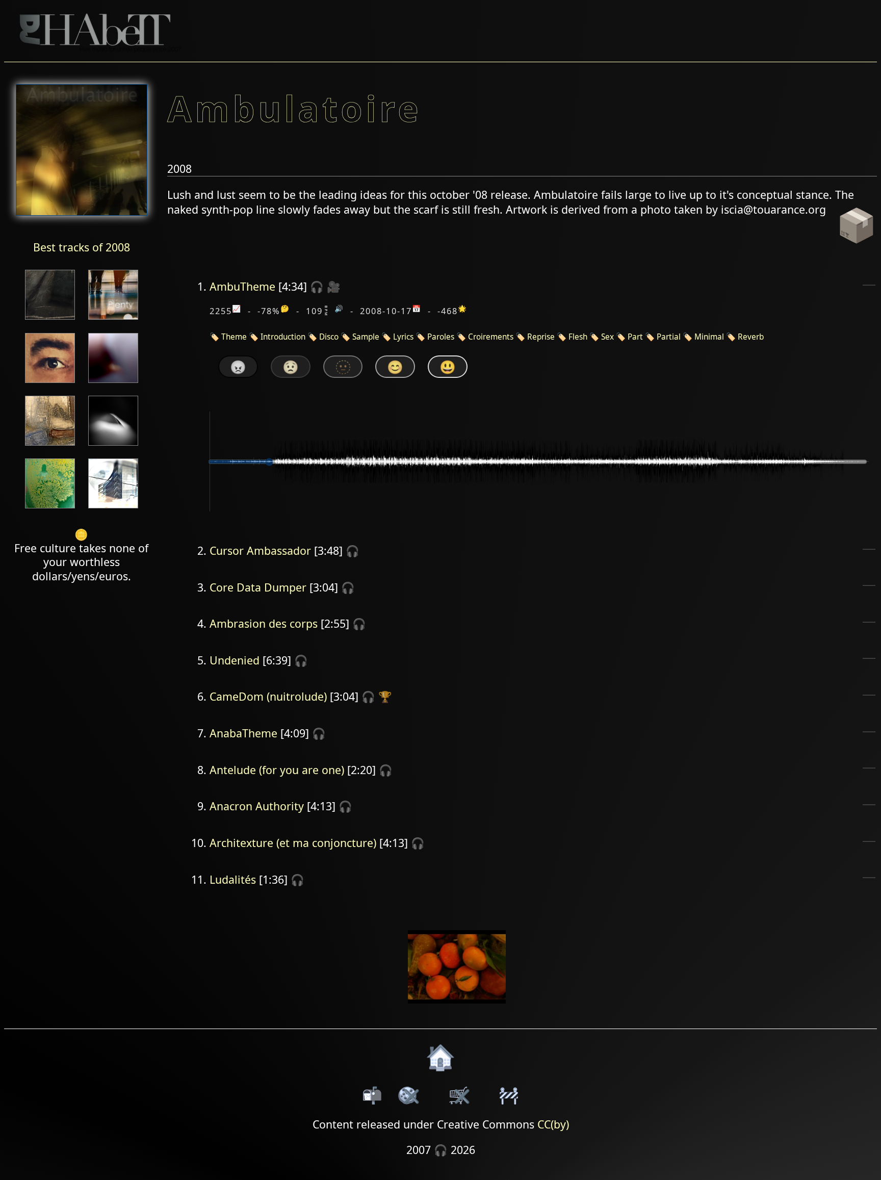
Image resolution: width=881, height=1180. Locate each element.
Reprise (541, 336)
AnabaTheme (243, 733)
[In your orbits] (50, 446)
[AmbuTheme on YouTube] (457, 1010)
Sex (607, 336)
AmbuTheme (242, 286)
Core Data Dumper (258, 587)
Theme (234, 336)
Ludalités (233, 879)
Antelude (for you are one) (277, 769)
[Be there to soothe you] (113, 383)
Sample (365, 336)
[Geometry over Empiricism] (113, 509)
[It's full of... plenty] (113, 320)
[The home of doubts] (50, 320)
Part (635, 336)
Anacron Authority (257, 806)
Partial (669, 336)
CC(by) (553, 1124)
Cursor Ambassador (260, 550)
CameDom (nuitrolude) (268, 696)
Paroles (440, 336)
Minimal (709, 336)
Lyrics (403, 336)
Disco (329, 336)
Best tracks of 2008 (81, 247)
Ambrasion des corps (264, 623)
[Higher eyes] (50, 383)
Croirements (490, 336)
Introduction (283, 336)
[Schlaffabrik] (50, 509)
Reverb (751, 336)
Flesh (577, 336)
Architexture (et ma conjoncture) (293, 842)
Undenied (235, 660)
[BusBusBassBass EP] (113, 446)
